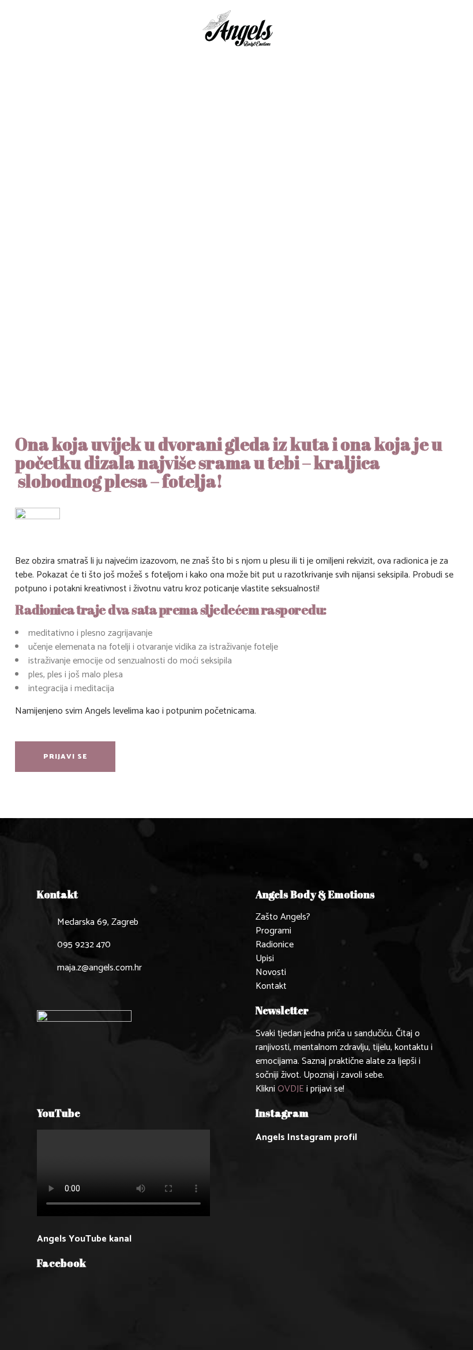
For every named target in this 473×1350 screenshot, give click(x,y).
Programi (273, 931)
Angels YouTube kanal (84, 1239)
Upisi (265, 958)
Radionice (275, 944)
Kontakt (271, 986)
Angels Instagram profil (306, 1137)
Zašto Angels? (283, 917)
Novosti (271, 972)
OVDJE (290, 1089)
